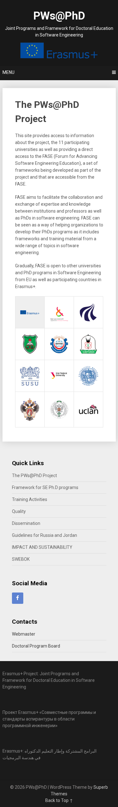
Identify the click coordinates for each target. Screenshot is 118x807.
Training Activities (29, 499)
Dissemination (26, 523)
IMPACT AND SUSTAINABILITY (42, 547)
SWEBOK (21, 559)
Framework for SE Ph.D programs (45, 487)
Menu (8, 72)
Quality (19, 511)
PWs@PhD (59, 15)
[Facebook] (17, 598)
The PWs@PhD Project (34, 475)
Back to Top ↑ (59, 800)
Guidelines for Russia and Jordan (44, 535)
